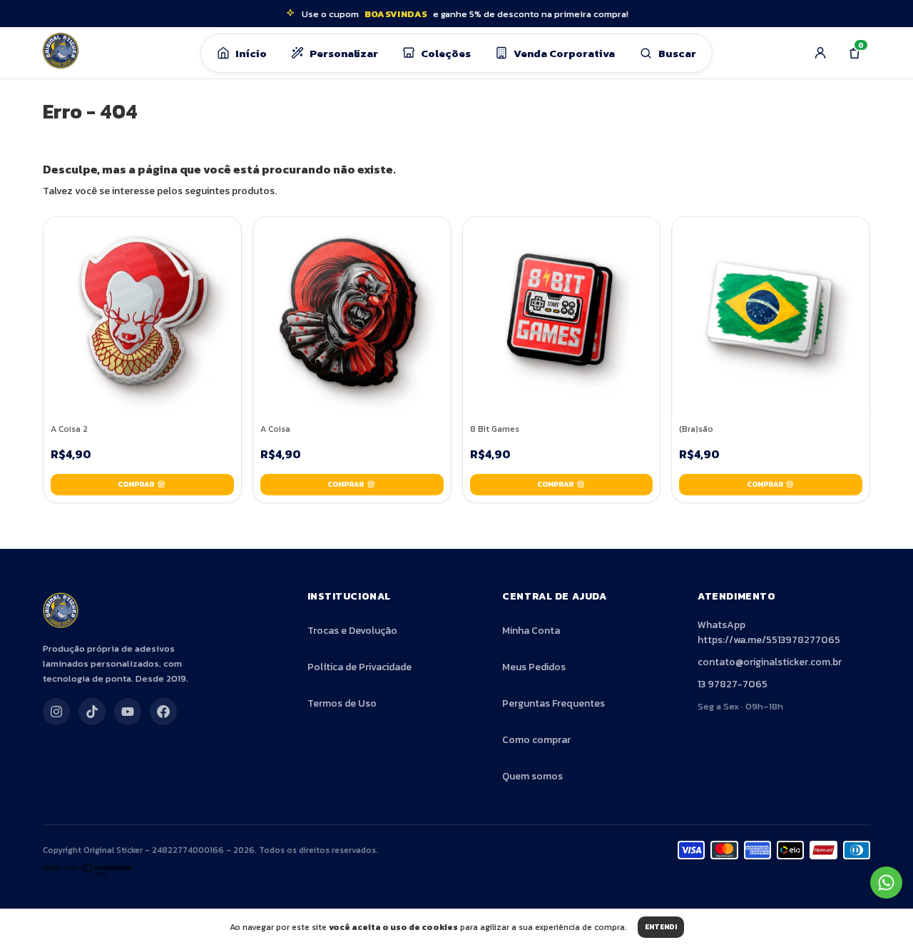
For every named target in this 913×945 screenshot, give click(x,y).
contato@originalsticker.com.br (770, 662)
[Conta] (820, 53)
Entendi (661, 926)
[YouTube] (127, 711)
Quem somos (532, 776)
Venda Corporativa (564, 53)
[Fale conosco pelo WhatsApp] (886, 882)
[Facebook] (163, 711)
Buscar (677, 53)
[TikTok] (92, 711)
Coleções (446, 53)
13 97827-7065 (732, 684)
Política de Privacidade (359, 667)
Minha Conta (531, 630)
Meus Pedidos (534, 667)
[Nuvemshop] (87, 873)
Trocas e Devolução (352, 630)
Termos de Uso (342, 703)
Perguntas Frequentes (553, 703)
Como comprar (536, 739)
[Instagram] (56, 711)
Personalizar (344, 53)
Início (251, 53)
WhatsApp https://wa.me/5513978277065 (769, 632)
